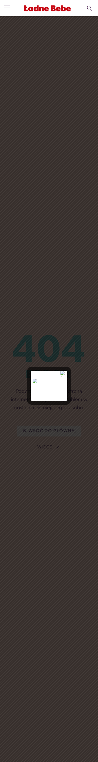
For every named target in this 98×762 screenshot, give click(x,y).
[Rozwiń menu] (6, 8)
